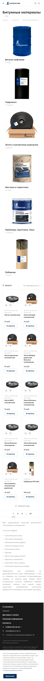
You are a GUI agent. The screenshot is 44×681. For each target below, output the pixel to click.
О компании (8, 607)
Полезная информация (13, 619)
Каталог (6, 611)
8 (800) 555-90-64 (13, 627)
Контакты (7, 623)
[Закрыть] (42, 652)
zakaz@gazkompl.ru (13, 631)
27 (31, 514)
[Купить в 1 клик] (10, 305)
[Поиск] (39, 3)
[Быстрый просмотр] (6, 305)
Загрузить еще (24, 506)
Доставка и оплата (11, 615)
